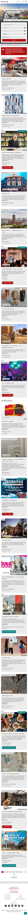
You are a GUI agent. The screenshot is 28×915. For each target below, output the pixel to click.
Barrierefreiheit (17, 910)
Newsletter (16, 892)
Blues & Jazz (4, 248)
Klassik (3, 131)
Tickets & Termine (7, 167)
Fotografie (4, 95)
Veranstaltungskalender (14, 12)
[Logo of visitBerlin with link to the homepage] (4, 2)
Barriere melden (23, 910)
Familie (3, 832)
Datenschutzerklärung (10, 910)
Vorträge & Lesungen (7, 400)
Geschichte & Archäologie (8, 58)
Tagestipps (6, 20)
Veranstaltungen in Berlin (14, 11)
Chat (25, 913)
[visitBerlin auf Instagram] (16, 906)
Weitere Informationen (9, 631)
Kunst (3, 519)
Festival (3, 479)
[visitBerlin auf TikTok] (19, 906)
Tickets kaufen (6, 826)
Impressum (3, 910)
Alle (1, 20)
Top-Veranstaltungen (14, 20)
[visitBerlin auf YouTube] (12, 906)
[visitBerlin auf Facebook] (6, 906)
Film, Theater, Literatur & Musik (9, 438)
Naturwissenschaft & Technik (9, 173)
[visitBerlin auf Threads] (9, 906)
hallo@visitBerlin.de (14, 888)
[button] (20, 2)
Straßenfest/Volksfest (8, 713)
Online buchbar (6, 37)
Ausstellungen (5, 209)
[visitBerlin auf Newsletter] (22, 906)
